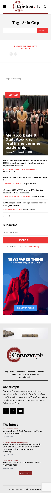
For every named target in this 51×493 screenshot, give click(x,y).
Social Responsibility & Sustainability (20, 169)
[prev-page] (11, 54)
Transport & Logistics (13, 184)
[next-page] (8, 216)
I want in (23, 240)
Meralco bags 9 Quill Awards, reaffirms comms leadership (22, 141)
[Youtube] (20, 411)
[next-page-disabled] (15, 54)
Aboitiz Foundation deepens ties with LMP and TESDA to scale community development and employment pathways (25, 163)
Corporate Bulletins (12, 209)
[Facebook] (6, 411)
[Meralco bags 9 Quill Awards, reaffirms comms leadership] (25, 125)
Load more (24, 473)
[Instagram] (13, 411)
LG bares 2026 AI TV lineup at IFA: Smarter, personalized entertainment (23, 191)
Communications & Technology (16, 196)
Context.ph (10, 152)
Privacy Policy (33, 246)
